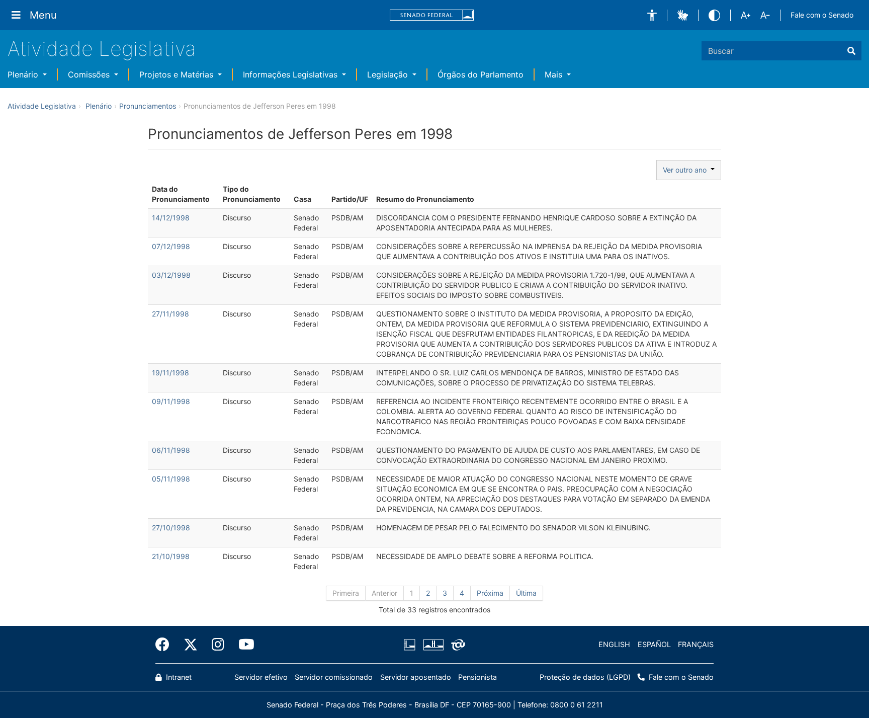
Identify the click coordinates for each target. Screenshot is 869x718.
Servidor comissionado (334, 677)
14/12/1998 (171, 217)
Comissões (90, 74)
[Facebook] (166, 644)
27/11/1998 (170, 313)
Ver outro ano (687, 170)
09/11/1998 (171, 401)
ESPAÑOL (654, 644)
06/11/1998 (171, 450)
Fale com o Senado (822, 15)
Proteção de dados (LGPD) (585, 677)
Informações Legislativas (291, 74)
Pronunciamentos (147, 106)
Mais (555, 74)
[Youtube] (242, 644)
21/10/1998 (171, 556)
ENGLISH (614, 644)
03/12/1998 (171, 275)
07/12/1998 (171, 246)
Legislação (388, 74)
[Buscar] (851, 51)
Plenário (24, 74)
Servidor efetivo (261, 677)
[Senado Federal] (432, 15)
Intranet (178, 677)
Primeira (345, 593)
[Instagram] (218, 644)
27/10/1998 (171, 527)
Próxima (490, 593)
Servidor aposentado (415, 677)
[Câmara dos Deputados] (411, 645)
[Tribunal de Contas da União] (456, 645)
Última (526, 593)
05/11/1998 (171, 478)
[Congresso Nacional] (433, 645)
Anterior (384, 593)
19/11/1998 (170, 372)
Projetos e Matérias (177, 74)
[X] (191, 644)
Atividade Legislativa (102, 48)
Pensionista (477, 677)
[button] (652, 15)
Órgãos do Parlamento (481, 74)
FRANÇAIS (696, 644)
